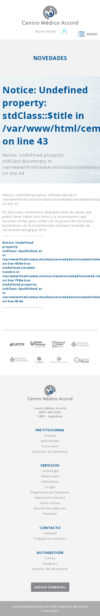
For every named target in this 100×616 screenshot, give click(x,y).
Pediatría (50, 514)
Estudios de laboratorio (50, 569)
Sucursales (50, 446)
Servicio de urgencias (50, 508)
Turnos (50, 558)
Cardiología (50, 471)
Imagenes (50, 563)
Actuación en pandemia (50, 451)
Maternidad (50, 476)
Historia (50, 435)
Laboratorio (50, 481)
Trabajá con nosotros (50, 538)
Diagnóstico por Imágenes (50, 492)
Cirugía (50, 487)
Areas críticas (50, 503)
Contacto (50, 533)
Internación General (50, 497)
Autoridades (50, 441)
